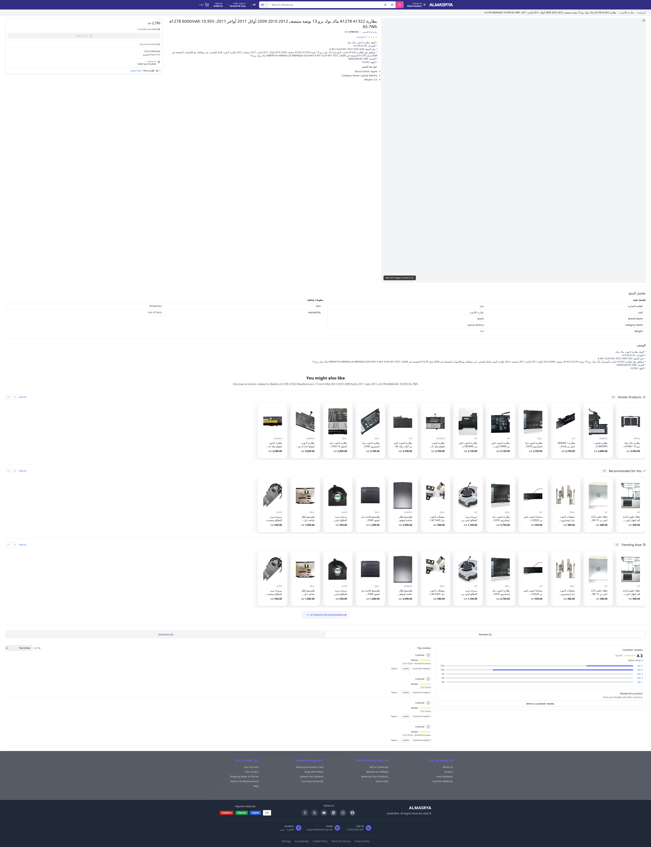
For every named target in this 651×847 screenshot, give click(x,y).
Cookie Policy (320, 841)
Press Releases (444, 776)
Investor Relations (442, 781)
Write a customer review (540, 703)
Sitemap (286, 841)
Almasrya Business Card (309, 767)
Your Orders (252, 771)
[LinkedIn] (333, 812)
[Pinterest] (305, 812)
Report (394, 668)
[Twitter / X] (314, 812)
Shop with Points (313, 771)
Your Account (251, 767)
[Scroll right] (8, 397)
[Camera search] (392, 4)
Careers (448, 771)
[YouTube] (324, 812)
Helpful (405, 668)
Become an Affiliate (377, 771)
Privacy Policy (362, 841)
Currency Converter (312, 781)
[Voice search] (385, 4)
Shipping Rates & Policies (244, 776)
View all (22, 397)
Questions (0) (165, 634)
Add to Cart (81, 35)
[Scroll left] (15, 397)
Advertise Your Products (374, 776)
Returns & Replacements (245, 781)
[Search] (400, 4)
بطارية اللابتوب (626, 12)
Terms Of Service (341, 841)
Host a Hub (382, 781)
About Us (448, 767)
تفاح (370, 31)
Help (256, 786)
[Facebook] (352, 812)
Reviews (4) (485, 634)
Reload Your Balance (311, 776)
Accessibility (302, 841)
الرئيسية (641, 12)
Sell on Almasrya (378, 767)
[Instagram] (343, 812)
